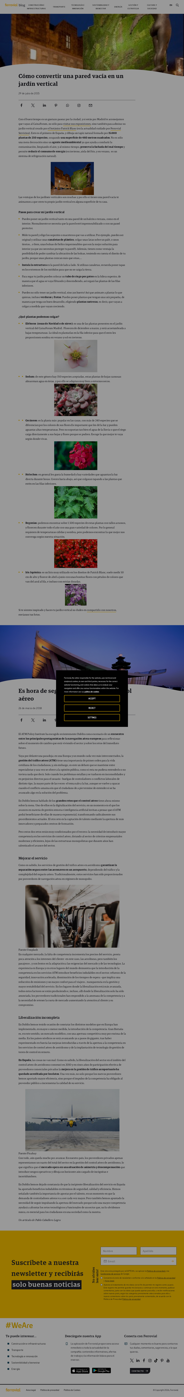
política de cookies (92, 692)
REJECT (92, 708)
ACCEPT (92, 698)
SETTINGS (92, 717)
